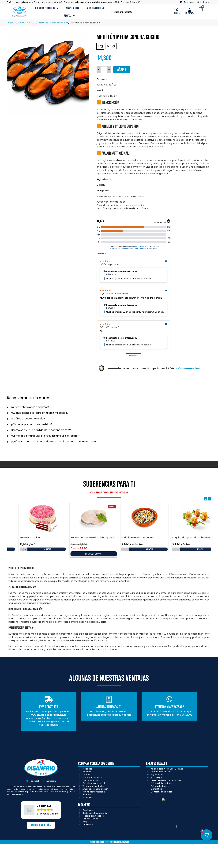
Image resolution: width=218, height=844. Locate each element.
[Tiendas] (177, 10)
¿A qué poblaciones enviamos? (30, 407)
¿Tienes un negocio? (109, 707)
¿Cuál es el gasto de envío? (28, 418)
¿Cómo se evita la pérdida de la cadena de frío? (41, 430)
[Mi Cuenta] (189, 10)
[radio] (100, 46)
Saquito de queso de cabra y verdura (185, 537)
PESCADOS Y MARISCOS (26, 22)
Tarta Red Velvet (20, 537)
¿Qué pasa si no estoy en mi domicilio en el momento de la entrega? (53, 441)
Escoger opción (83, 553)
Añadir (121, 69)
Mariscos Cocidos (59, 22)
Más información (188, 368)
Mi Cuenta (189, 13)
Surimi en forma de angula (127, 537)
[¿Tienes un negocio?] (109, 699)
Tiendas (177, 13)
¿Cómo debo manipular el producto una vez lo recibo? (45, 436)
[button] (109, 407)
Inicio (10, 22)
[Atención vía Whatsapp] (169, 699)
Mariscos (43, 22)
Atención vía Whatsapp (169, 707)
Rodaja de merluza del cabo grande (82, 537)
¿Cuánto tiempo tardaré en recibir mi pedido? (39, 413)
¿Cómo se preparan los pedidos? (31, 424)
